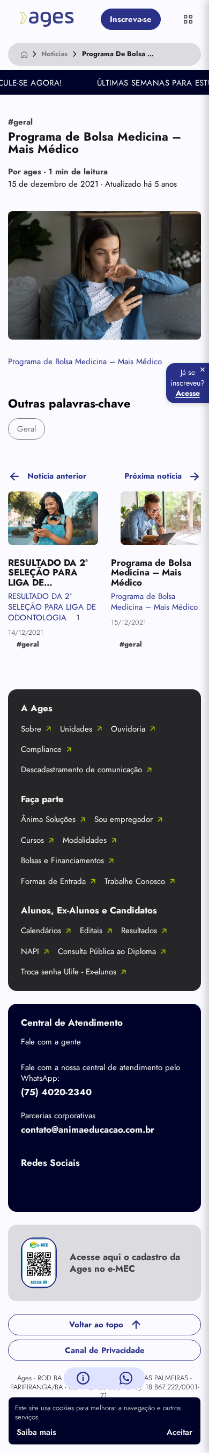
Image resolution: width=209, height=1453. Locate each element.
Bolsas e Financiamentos (62, 860)
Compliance (41, 749)
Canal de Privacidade (105, 1350)
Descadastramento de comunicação (81, 769)
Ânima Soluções (48, 819)
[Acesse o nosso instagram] (74, 1188)
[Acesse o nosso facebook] (31, 1188)
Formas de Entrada (53, 881)
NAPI (30, 951)
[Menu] (188, 19)
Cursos (32, 840)
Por (58, 172)
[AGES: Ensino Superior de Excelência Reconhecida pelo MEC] (47, 19)
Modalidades (85, 840)
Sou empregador (123, 819)
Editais (91, 930)
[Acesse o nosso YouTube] (160, 1188)
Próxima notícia (153, 476)
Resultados (139, 930)
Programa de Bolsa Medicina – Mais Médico (85, 361)
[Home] (24, 54)
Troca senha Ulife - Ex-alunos (68, 972)
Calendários (41, 930)
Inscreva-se (131, 19)
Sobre (31, 729)
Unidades (76, 729)
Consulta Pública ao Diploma (107, 951)
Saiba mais (36, 1432)
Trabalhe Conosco (134, 881)
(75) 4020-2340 (56, 1092)
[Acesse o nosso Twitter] (117, 1188)
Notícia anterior (56, 476)
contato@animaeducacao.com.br (87, 1129)
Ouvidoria (128, 729)
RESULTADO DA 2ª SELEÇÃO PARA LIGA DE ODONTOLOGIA (52, 606)
